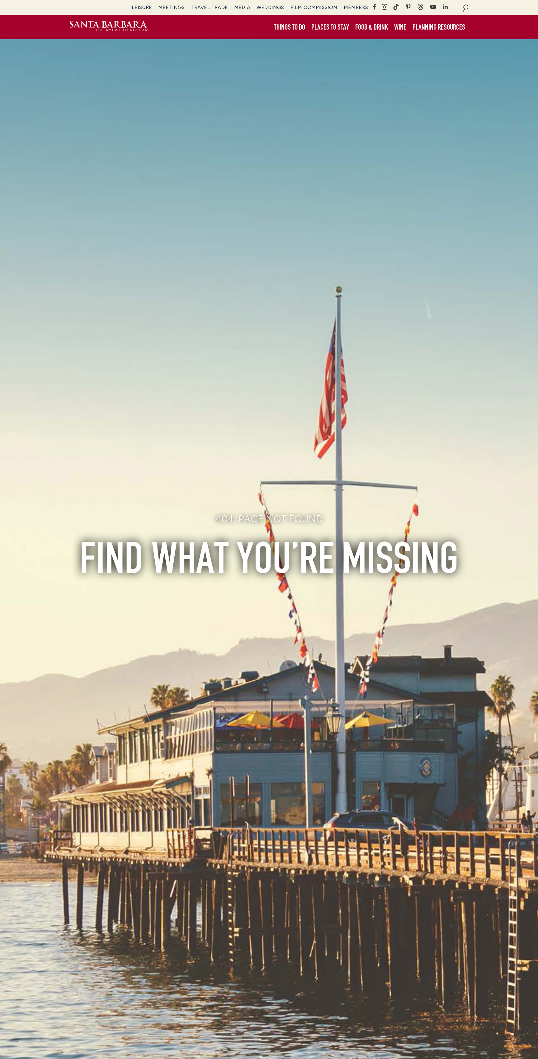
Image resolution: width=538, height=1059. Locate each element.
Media (242, 7)
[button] (289, 27)
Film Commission (313, 7)
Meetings (171, 7)
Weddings (270, 7)
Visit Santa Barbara (109, 27)
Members (356, 7)
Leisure (142, 7)
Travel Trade (209, 7)
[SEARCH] (465, 7)
